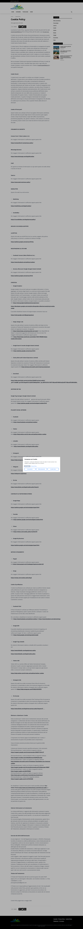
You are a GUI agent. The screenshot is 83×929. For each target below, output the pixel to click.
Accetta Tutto (53, 469)
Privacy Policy (34, 466)
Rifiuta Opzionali (41, 469)
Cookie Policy (27, 466)
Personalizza (29, 469)
